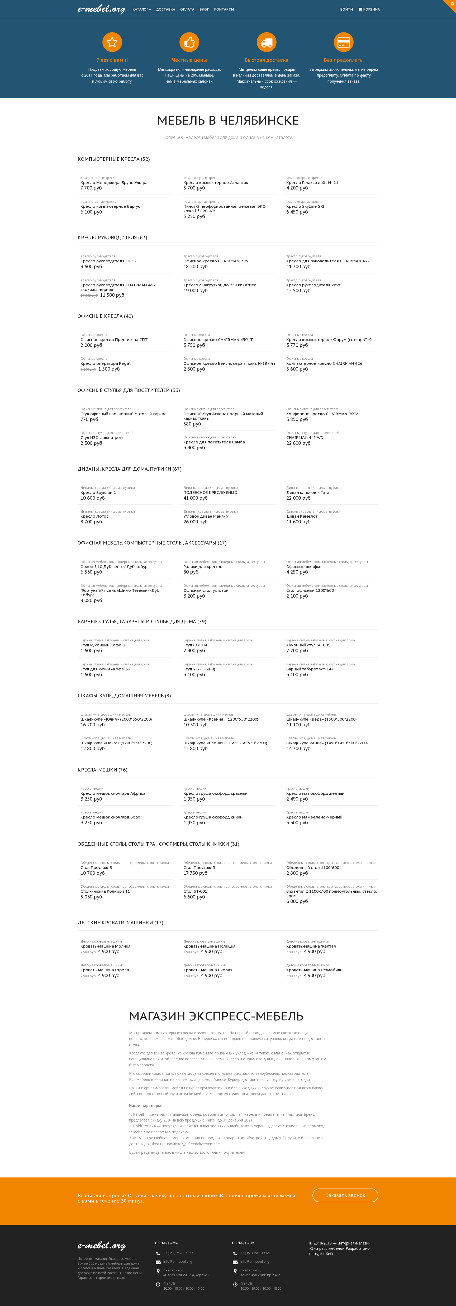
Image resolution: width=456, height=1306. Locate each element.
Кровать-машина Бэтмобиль (314, 970)
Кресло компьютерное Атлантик (215, 182)
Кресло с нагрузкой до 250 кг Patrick (219, 285)
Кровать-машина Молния (105, 946)
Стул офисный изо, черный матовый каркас (123, 413)
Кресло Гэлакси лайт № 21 (312, 182)
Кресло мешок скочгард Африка (112, 793)
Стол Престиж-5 (199, 867)
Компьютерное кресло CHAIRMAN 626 (324, 363)
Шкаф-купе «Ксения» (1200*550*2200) (220, 719)
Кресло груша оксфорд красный (215, 793)
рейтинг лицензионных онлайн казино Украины (226, 1125)
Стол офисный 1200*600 (310, 590)
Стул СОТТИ (195, 645)
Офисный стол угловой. (206, 590)
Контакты (224, 9)
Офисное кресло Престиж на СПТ (114, 339)
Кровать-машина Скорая (207, 970)
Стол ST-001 (195, 891)
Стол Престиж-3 (96, 867)
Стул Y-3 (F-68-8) (199, 669)
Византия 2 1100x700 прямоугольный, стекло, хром (331, 893)
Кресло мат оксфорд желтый (315, 793)
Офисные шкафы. (303, 566)
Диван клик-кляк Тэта (307, 492)
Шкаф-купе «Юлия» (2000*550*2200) (116, 719)
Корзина (371, 9)
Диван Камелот (301, 516)
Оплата (187, 9)
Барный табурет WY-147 (310, 669)
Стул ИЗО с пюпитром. (102, 437)
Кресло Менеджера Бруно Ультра (114, 182)
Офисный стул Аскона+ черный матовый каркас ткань (223, 415)
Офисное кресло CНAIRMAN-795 (215, 261)
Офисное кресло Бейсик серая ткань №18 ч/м (229, 363)
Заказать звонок (345, 1195)
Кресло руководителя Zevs (313, 285)
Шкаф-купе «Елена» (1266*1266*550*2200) (225, 743)
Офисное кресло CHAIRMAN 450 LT (218, 339)
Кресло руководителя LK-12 (108, 261)
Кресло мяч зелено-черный (314, 817)
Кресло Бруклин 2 (98, 492)
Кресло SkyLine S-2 (305, 206)
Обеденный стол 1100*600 (312, 867)
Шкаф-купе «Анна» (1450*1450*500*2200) (327, 743)
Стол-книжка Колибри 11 (105, 891)
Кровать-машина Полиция (209, 946)
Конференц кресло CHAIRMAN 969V (322, 413)
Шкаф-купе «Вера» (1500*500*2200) (321, 719)
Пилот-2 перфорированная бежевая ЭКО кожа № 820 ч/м (224, 208)
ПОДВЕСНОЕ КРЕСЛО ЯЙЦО (210, 492)
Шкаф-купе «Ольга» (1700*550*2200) (116, 743)
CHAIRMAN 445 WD (304, 437)
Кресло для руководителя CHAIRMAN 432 (327, 261)
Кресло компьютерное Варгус (110, 206)
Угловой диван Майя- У (206, 516)
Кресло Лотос (94, 516)
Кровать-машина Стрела (104, 970)
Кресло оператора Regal (105, 363)
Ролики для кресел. (202, 566)
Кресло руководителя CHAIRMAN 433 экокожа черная (117, 287)
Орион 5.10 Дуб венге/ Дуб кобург (114, 566)
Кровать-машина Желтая (311, 946)
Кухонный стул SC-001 (308, 645)
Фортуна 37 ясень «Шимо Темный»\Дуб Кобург (119, 592)
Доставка (165, 9)
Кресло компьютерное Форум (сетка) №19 (329, 339)
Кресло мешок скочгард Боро (110, 817)
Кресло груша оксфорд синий (213, 817)
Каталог (140, 9)
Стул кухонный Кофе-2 (102, 645)
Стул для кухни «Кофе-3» (105, 669)
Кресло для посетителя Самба (214, 442)
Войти (346, 9)
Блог (204, 9)
